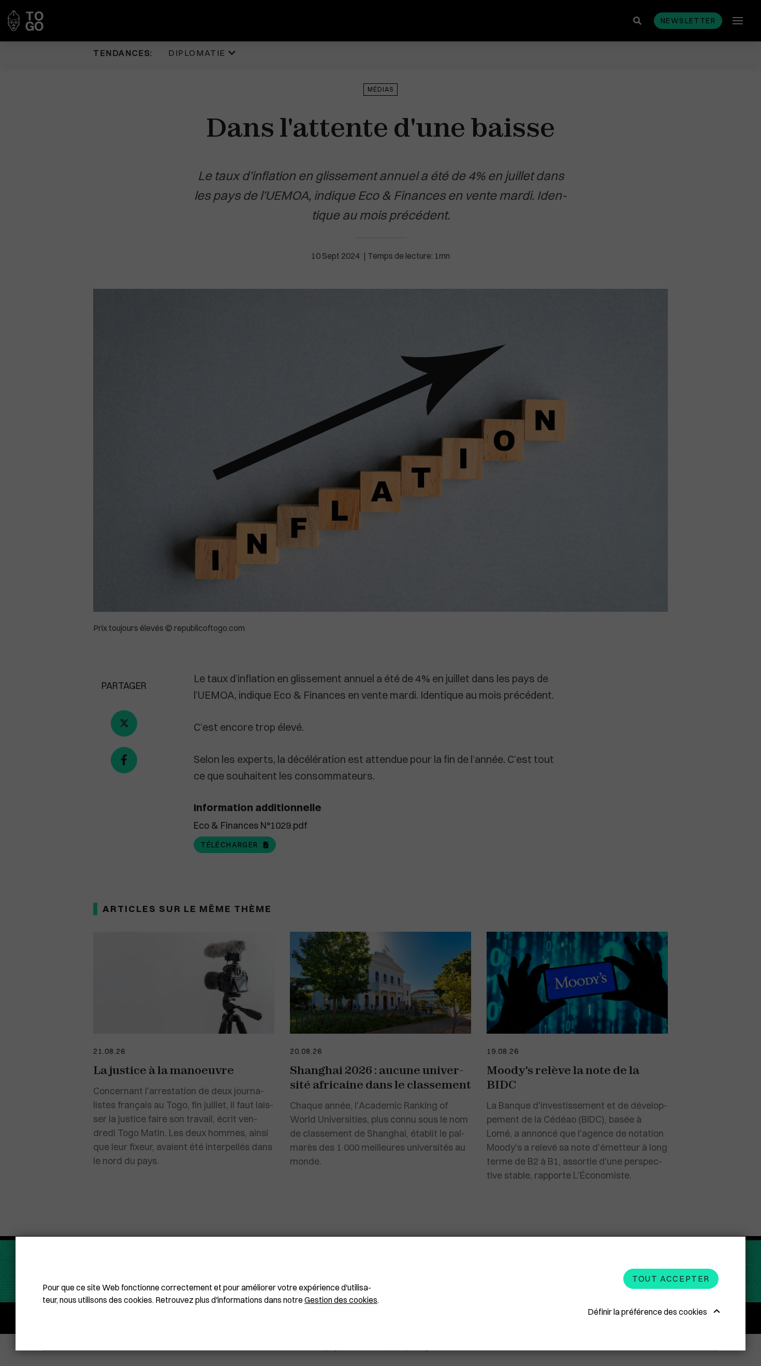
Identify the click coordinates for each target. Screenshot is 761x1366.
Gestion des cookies (340, 1300)
